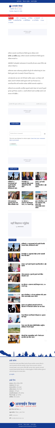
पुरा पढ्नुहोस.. (12, 374)
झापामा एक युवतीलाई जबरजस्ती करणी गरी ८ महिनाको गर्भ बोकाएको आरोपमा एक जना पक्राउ (33, 306)
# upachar (23, 18)
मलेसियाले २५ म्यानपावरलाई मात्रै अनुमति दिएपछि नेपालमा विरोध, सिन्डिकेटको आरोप (12, 185)
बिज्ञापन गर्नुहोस (26, 1)
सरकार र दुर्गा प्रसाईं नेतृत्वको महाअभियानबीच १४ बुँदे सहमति (40, 184)
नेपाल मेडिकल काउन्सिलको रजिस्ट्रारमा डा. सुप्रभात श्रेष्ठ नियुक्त (33, 316)
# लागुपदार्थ (37, 18)
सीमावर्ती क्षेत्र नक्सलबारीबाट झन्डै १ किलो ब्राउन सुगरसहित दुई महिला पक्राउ (32, 336)
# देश (17, 18)
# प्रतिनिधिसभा (26, 20)
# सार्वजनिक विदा (17, 20)
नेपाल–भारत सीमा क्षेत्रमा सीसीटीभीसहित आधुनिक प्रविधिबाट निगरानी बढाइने (33, 326)
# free (42, 20)
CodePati (34, 426)
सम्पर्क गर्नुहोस (34, 1)
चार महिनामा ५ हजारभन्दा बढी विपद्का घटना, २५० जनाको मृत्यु (27, 203)
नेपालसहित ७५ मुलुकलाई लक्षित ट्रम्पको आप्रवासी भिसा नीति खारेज (27, 184)
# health (11, 23)
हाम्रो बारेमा (19, 1)
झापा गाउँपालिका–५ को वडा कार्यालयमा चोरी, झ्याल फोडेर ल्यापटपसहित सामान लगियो (33, 296)
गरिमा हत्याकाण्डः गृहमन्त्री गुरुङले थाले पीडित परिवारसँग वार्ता (13, 203)
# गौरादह (30, 18)
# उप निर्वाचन (35, 20)
